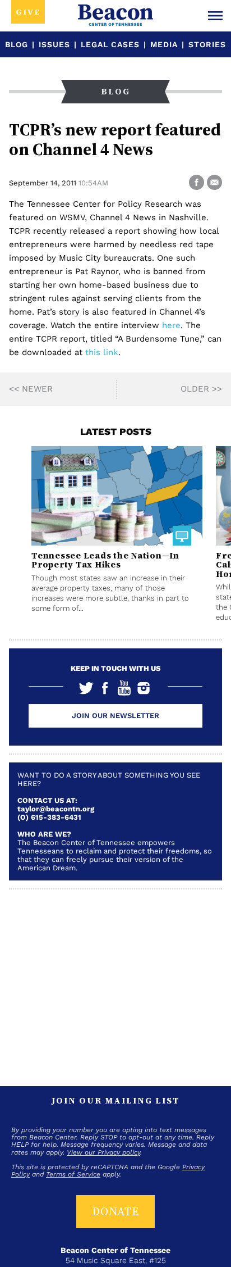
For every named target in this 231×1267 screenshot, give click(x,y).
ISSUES (54, 44)
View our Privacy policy (103, 1152)
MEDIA (164, 44)
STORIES (207, 44)
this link (101, 352)
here (171, 325)
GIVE (28, 11)
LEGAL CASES (110, 44)
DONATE (115, 1211)
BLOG (16, 44)
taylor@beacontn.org (55, 809)
